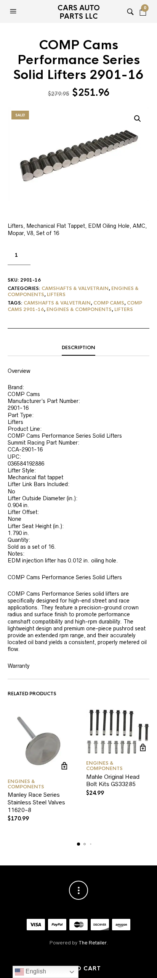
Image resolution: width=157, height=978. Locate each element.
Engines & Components (79, 309)
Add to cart (78, 968)
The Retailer (92, 943)
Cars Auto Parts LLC (79, 12)
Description (78, 348)
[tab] (78, 348)
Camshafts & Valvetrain (75, 288)
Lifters (56, 295)
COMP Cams (108, 303)
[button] (14, 11)
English (35, 971)
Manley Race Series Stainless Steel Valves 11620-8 (36, 802)
